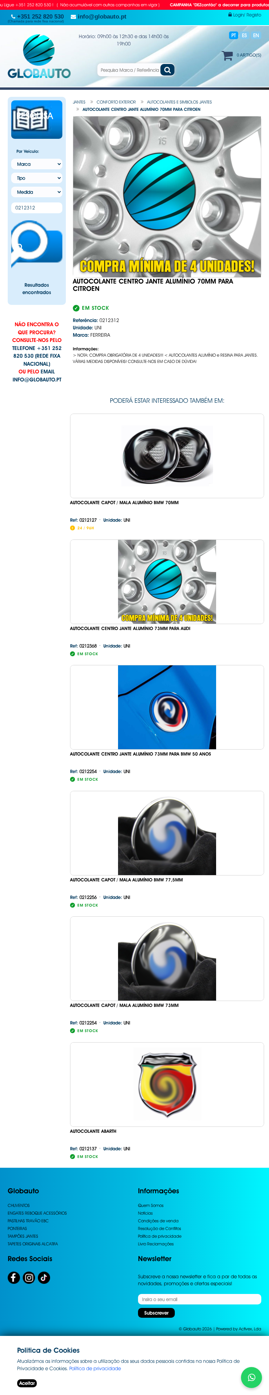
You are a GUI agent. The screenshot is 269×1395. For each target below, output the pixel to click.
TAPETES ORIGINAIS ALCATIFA (33, 1243)
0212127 (83, 520)
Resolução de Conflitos (159, 1228)
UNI (116, 520)
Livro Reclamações (156, 1243)
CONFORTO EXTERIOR (116, 102)
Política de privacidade (159, 1236)
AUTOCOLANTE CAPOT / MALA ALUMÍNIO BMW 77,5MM (126, 879)
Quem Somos (151, 1205)
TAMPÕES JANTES (23, 1236)
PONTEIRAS (17, 1228)
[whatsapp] (251, 1377)
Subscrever (156, 1313)
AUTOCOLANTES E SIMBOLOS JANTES (179, 102)
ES (244, 35)
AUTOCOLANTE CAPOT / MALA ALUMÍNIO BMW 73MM (124, 1005)
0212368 (83, 646)
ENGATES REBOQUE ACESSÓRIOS (37, 1213)
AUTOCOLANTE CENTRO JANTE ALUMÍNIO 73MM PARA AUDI (130, 628)
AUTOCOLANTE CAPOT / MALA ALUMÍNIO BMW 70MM (124, 502)
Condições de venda (158, 1220)
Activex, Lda (250, 1328)
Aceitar (27, 1383)
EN (256, 35)
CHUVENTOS (19, 1205)
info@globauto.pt (37, 380)
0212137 (83, 1148)
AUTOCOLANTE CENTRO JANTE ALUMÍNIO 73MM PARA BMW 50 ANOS (140, 754)
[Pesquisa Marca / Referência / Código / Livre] (167, 70)
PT (234, 35)
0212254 (83, 771)
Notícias (145, 1213)
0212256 (83, 897)
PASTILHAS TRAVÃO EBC (28, 1220)
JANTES (79, 102)
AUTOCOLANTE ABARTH (93, 1131)
